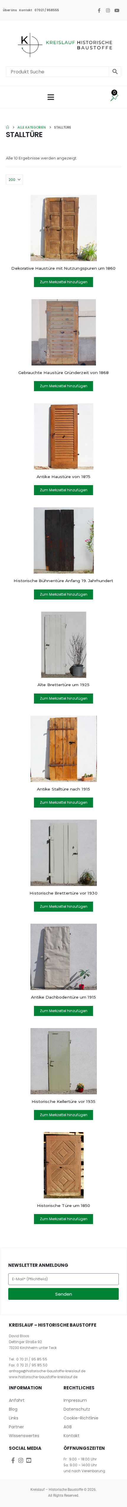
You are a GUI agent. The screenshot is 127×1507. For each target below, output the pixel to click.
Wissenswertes (24, 1436)
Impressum (75, 1400)
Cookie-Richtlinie (81, 1418)
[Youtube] (116, 10)
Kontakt (25, 10)
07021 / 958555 (47, 10)
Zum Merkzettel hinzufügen (63, 281)
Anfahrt (17, 1400)
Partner (16, 1427)
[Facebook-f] (99, 10)
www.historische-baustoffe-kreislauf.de (43, 1377)
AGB (68, 1427)
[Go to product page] (63, 228)
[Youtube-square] (29, 1460)
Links (13, 1418)
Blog (13, 1409)
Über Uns (10, 10)
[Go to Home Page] (7, 127)
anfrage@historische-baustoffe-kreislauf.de (47, 1371)
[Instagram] (107, 10)
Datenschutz (77, 1409)
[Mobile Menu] (51, 97)
